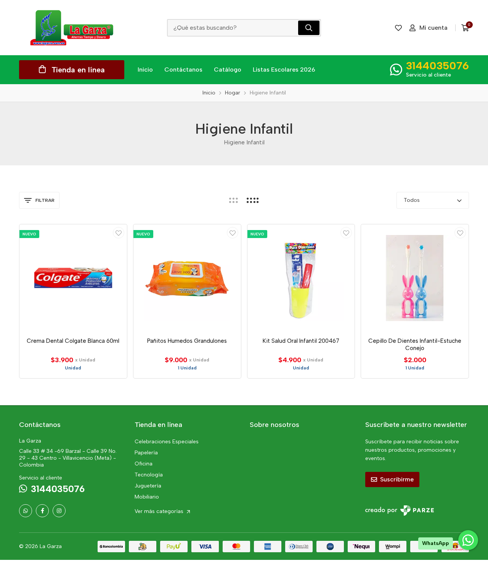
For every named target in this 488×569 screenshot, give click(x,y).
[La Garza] (72, 27)
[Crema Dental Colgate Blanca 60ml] (73, 278)
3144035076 (437, 65)
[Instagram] (59, 510)
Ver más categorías (160, 511)
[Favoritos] (398, 27)
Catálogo (227, 69)
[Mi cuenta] (118, 232)
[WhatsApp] (25, 510)
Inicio (145, 69)
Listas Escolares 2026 (284, 69)
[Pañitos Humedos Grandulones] (187, 278)
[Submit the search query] (308, 28)
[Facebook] (42, 510)
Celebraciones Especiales (167, 441)
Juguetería (148, 486)
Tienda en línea (78, 69)
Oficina (143, 463)
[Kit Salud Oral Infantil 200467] (301, 278)
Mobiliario (147, 497)
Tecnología (149, 475)
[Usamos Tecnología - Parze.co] (399, 510)
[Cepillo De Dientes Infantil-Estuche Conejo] (415, 278)
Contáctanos (183, 69)
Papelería (146, 452)
